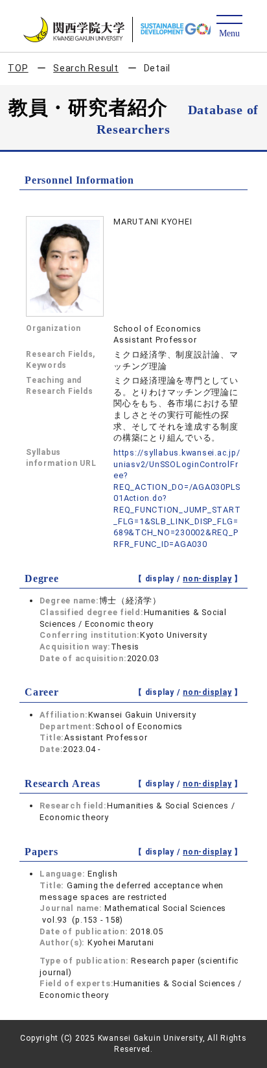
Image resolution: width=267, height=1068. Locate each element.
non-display (207, 578)
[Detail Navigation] (229, 27)
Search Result (86, 68)
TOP (18, 68)
